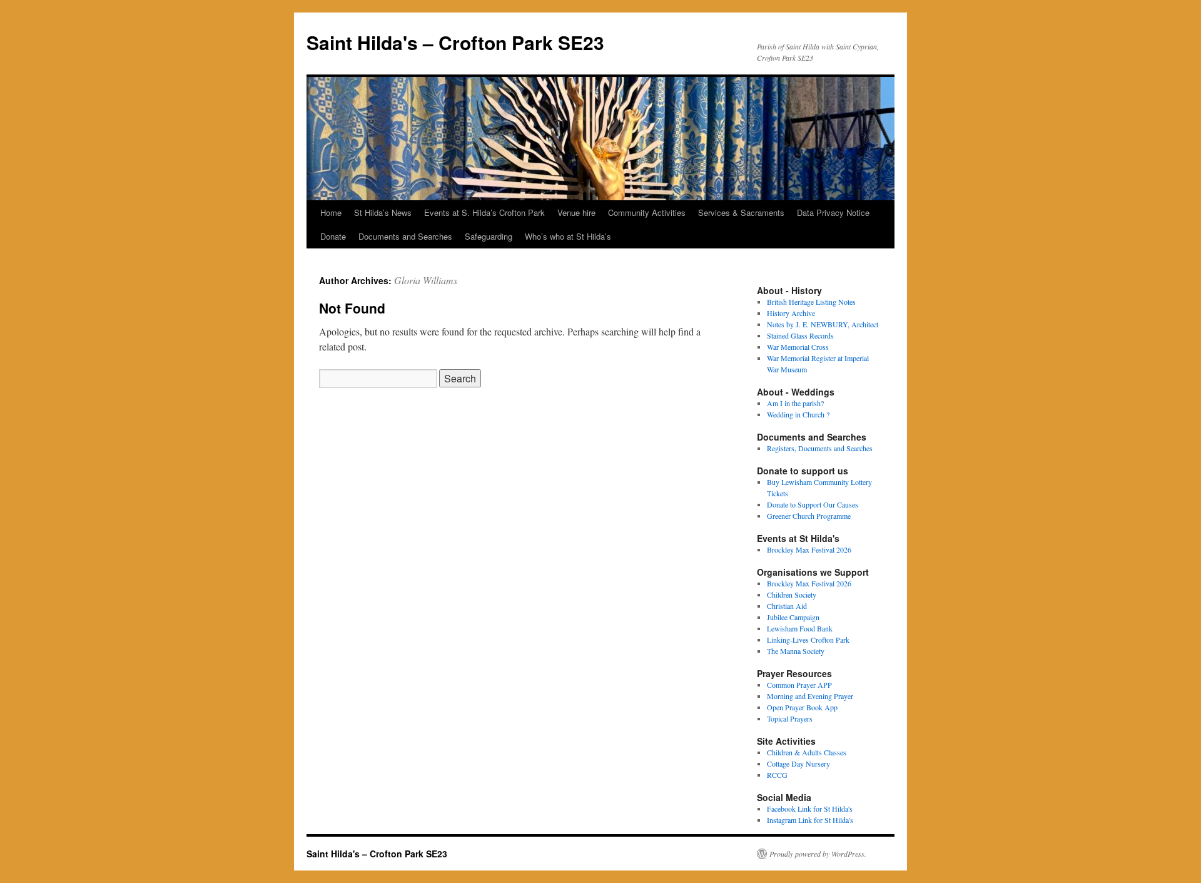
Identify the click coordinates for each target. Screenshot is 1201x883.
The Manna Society (795, 651)
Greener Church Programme (809, 516)
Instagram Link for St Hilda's (810, 820)
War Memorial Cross (798, 347)
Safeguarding (488, 236)
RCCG (777, 775)
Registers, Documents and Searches (820, 448)
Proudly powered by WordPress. (817, 854)
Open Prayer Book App (802, 707)
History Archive (791, 313)
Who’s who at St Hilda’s (568, 236)
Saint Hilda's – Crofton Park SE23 (455, 42)
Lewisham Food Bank (800, 628)
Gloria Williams (425, 280)
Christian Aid (787, 606)
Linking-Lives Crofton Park (808, 640)
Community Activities (647, 212)
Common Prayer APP (799, 685)
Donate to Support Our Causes (812, 504)
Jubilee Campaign (793, 617)
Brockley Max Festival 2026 (809, 549)
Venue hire (576, 212)
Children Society (791, 595)
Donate (333, 236)
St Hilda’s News (383, 212)
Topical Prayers (790, 718)
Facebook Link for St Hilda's (810, 809)
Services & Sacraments (741, 212)
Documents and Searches (405, 236)
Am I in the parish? (795, 403)
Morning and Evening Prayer (810, 696)
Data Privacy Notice (833, 212)
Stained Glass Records (800, 335)
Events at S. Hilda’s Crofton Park (484, 212)
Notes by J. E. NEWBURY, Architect (822, 324)
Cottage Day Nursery (798, 763)
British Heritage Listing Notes (811, 302)
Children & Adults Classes (806, 752)
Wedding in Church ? (798, 414)
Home (331, 212)
